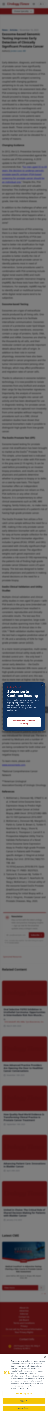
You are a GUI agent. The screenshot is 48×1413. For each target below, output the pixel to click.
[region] (24, 1383)
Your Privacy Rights (24, 1393)
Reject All (24, 1401)
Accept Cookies (24, 1408)
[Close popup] (42, 685)
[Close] (45, 1357)
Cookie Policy (22, 1388)
